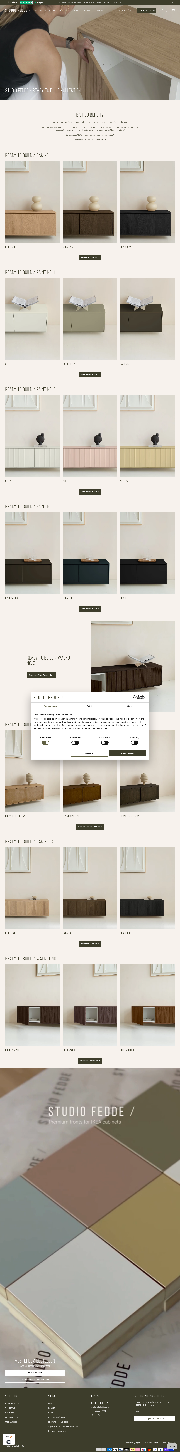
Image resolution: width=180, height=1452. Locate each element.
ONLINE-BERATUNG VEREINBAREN (35, 1380)
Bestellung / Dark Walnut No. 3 (41, 675)
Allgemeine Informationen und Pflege (63, 1426)
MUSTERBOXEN (35, 1373)
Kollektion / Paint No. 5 (90, 609)
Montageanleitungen (56, 1417)
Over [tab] (129, 706)
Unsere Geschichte (12, 1403)
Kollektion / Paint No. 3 (90, 491)
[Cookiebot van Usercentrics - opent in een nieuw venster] (134, 697)
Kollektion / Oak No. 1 (90, 257)
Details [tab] (90, 706)
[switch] (75, 743)
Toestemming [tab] (50, 706)
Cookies (171, 1442)
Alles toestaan (127, 753)
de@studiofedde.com (100, 1407)
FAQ (50, 1403)
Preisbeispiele (10, 1413)
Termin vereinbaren (146, 10)
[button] (162, 10)
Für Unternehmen (12, 1417)
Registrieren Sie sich (154, 1419)
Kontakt (51, 1408)
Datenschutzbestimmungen (154, 1442)
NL (173, 2)
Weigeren (89, 753)
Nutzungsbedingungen (131, 1442)
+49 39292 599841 (99, 1411)
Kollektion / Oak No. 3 (90, 944)
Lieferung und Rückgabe (58, 1422)
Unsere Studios (11, 1408)
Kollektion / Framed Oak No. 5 (90, 827)
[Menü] (13, 1435)
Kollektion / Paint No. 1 (90, 374)
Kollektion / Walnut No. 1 (90, 1061)
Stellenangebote (11, 1422)
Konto (50, 1413)
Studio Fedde (18, 1446)
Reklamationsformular (57, 1431)
